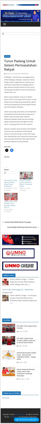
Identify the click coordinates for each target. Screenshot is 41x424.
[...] (11, 293)
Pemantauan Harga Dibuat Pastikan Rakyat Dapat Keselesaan (10, 183)
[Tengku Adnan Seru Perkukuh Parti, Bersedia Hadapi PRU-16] (11, 196)
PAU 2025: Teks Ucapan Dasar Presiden (27, 327)
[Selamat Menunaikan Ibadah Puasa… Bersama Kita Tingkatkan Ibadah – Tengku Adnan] (8, 358)
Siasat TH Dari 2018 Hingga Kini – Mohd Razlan (17, 280)
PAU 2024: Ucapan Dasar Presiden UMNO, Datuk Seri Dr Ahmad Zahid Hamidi (26, 340)
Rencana (7, 56)
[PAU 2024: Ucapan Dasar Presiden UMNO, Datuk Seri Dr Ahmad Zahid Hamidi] (8, 342)
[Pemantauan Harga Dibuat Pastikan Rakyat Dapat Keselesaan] (11, 175)
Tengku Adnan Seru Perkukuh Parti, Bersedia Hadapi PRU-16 (10, 204)
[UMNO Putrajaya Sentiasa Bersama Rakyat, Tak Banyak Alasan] (26, 175)
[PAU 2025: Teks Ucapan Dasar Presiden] (8, 329)
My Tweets (5, 398)
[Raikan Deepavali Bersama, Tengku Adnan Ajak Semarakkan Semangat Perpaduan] (8, 374)
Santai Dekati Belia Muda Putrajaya (18, 222)
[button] (26, 420)
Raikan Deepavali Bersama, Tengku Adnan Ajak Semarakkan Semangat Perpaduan (26, 372)
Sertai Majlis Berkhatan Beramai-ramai (21, 227)
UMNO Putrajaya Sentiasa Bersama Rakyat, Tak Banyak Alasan (26, 183)
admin (18, 73)
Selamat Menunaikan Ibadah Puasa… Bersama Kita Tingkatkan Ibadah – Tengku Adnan (26, 356)
